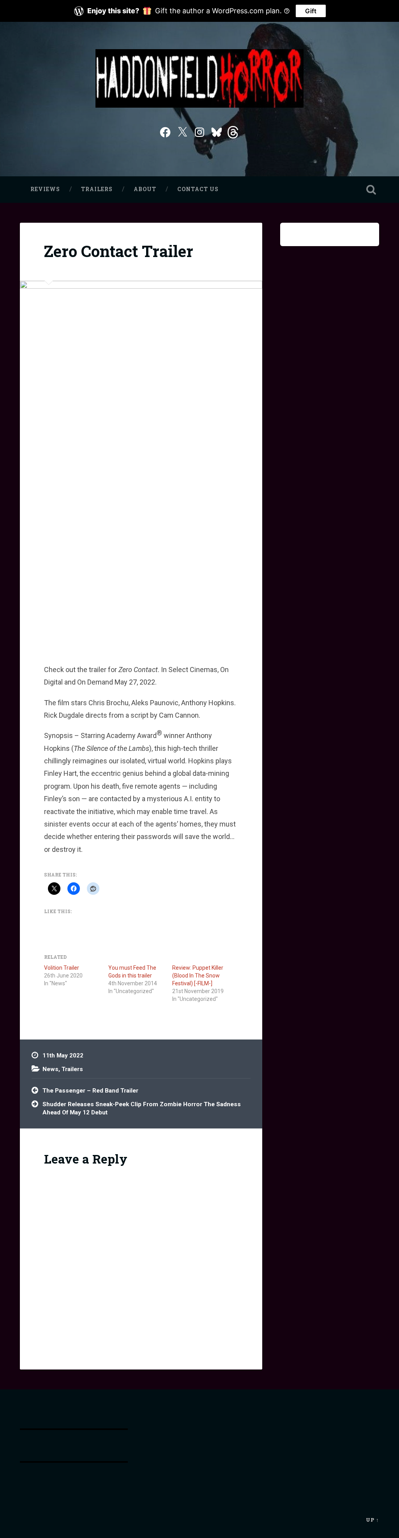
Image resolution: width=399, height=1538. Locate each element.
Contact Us (198, 189)
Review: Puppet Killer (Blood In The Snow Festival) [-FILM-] (197, 975)
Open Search (371, 189)
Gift (310, 11)
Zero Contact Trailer (118, 251)
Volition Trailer (61, 968)
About (145, 189)
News (50, 1069)
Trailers (97, 189)
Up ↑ (372, 1520)
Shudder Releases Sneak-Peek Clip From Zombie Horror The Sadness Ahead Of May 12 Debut (141, 1108)
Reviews (45, 189)
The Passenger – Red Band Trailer (90, 1090)
